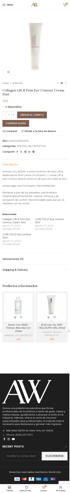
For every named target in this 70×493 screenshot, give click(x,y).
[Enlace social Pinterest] (25, 152)
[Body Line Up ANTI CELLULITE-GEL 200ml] (51, 307)
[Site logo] (35, 4)
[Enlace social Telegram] (33, 152)
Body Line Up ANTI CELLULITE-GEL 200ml (51, 326)
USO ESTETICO (37, 146)
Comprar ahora (16, 123)
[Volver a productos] (62, 83)
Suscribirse (55, 455)
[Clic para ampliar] (8, 72)
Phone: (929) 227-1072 (19, 434)
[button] (15, 317)
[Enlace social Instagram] (8, 439)
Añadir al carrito (32, 114)
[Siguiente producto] (66, 83)
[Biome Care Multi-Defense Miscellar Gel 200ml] (18, 307)
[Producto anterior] (58, 83)
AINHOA (17, 83)
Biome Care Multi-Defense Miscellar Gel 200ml (18, 328)
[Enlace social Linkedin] (29, 152)
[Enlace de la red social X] (21, 152)
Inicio (5, 83)
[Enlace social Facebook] (17, 152)
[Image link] (26, 391)
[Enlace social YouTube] (13, 439)
